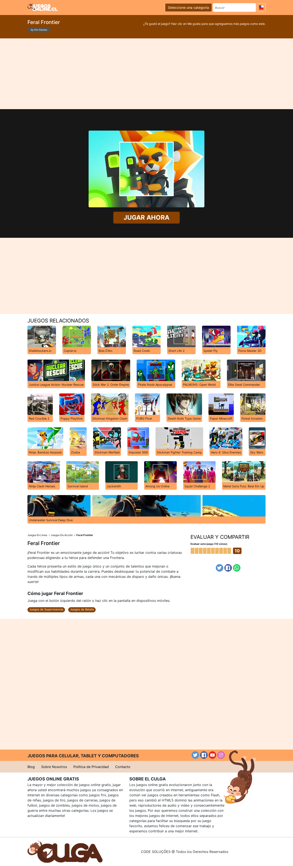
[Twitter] (219, 568)
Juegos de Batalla (82, 609)
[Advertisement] (146, 74)
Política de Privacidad (91, 767)
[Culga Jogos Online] (65, 851)
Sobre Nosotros (54, 767)
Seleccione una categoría (188, 7)
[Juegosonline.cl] (42, 7)
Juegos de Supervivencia (46, 609)
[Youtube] (212, 755)
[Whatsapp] (236, 568)
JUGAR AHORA (146, 217)
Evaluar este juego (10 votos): (209, 543)
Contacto (122, 767)
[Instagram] (221, 755)
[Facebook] (228, 568)
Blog (31, 767)
